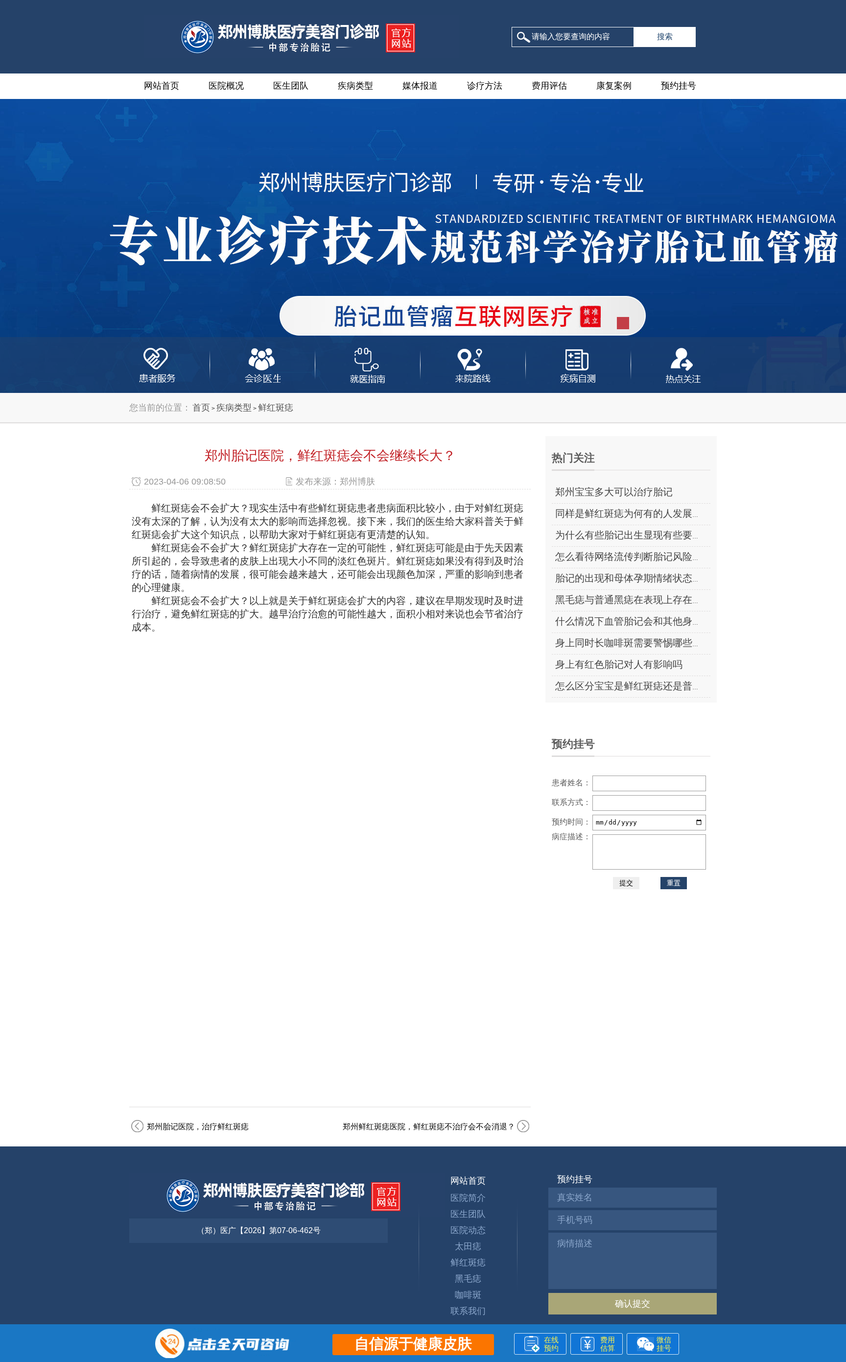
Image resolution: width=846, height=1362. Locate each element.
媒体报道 (420, 86)
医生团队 (290, 86)
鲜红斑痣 (275, 408)
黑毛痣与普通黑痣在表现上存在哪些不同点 (648, 599)
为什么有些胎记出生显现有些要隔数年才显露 (653, 535)
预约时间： (571, 822)
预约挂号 (678, 86)
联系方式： (571, 802)
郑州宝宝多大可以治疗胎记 (614, 491)
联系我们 (468, 1311)
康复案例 (614, 86)
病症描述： (571, 836)
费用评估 (549, 86)
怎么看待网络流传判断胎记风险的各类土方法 (653, 556)
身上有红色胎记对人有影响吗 (618, 664)
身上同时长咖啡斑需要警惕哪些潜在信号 (643, 642)
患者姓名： (571, 782)
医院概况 (226, 86)
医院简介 (468, 1198)
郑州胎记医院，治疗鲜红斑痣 (198, 1126)
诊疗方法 (484, 86)
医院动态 (468, 1230)
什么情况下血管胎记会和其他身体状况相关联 (653, 621)
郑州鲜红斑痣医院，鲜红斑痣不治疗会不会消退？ (429, 1126)
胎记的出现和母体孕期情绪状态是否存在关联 (653, 578)
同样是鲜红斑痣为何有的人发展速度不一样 (648, 513)
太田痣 (468, 1246)
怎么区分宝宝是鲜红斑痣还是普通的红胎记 (648, 686)
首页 (201, 408)
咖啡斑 (468, 1295)
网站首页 (161, 86)
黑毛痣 (468, 1279)
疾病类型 (355, 86)
